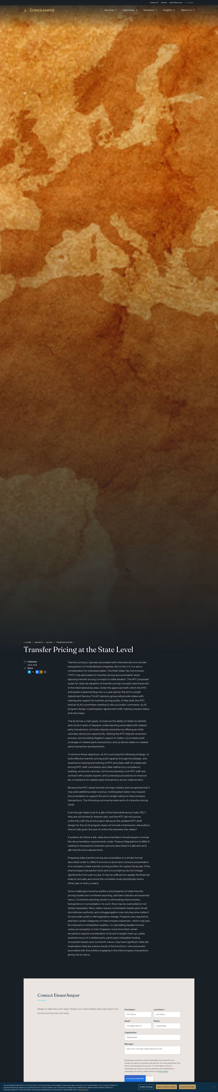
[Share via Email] (41, 672)
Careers (164, 3)
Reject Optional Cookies (166, 1087)
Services (109, 10)
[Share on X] (33, 672)
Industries (128, 10)
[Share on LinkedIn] (29, 672)
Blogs (50, 642)
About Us (186, 10)
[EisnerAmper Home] (39, 10)
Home (28, 642)
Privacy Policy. (83, 1090)
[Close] (214, 1086)
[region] (109, 1087)
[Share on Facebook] (37, 672)
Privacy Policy (163, 1071)
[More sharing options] (45, 672)
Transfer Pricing (64, 642)
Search (190, 3)
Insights (167, 10)
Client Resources (175, 3)
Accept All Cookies (187, 1087)
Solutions (148, 10)
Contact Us (154, 3)
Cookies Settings (146, 1087)
